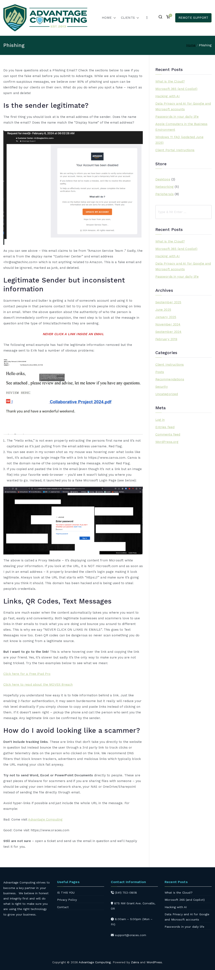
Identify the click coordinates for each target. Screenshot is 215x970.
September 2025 (168, 302)
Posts (159, 372)
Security (161, 387)
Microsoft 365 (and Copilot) (176, 89)
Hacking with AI (167, 96)
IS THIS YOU (66, 892)
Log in (160, 420)
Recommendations (169, 379)
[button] (114, 18)
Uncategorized (166, 394)
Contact (63, 907)
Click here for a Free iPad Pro (27, 674)
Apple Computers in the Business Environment (181, 127)
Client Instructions (169, 364)
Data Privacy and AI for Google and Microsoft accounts (183, 106)
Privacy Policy (67, 899)
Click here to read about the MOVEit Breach (38, 684)
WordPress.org (167, 442)
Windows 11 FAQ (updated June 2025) (179, 140)
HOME (107, 18)
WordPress (154, 962)
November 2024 (168, 324)
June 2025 (163, 310)
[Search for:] (183, 212)
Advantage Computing (45, 819)
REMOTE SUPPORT (193, 18)
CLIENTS (128, 18)
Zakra (135, 962)
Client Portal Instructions (175, 150)
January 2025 (165, 317)
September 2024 (168, 332)
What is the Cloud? (170, 81)
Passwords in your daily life (177, 117)
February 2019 (166, 339)
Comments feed (167, 434)
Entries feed (165, 427)
